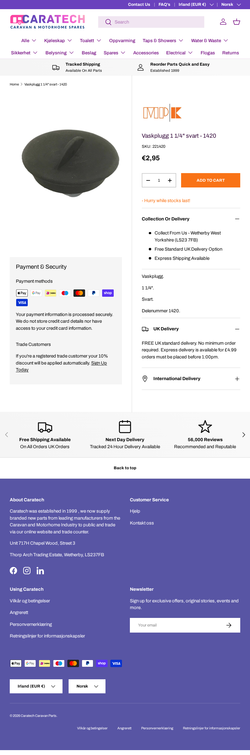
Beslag (89, 52)
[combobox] (151, 22)
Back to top (125, 468)
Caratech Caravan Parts (38, 715)
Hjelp (135, 511)
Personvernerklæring (31, 624)
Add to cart (211, 180)
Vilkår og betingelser (30, 600)
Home (14, 84)
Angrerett (19, 612)
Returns (230, 52)
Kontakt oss (142, 523)
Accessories (146, 52)
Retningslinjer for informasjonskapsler (47, 635)
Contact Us (139, 4)
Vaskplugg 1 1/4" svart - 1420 (45, 84)
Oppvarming (122, 40)
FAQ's (164, 4)
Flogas (208, 52)
